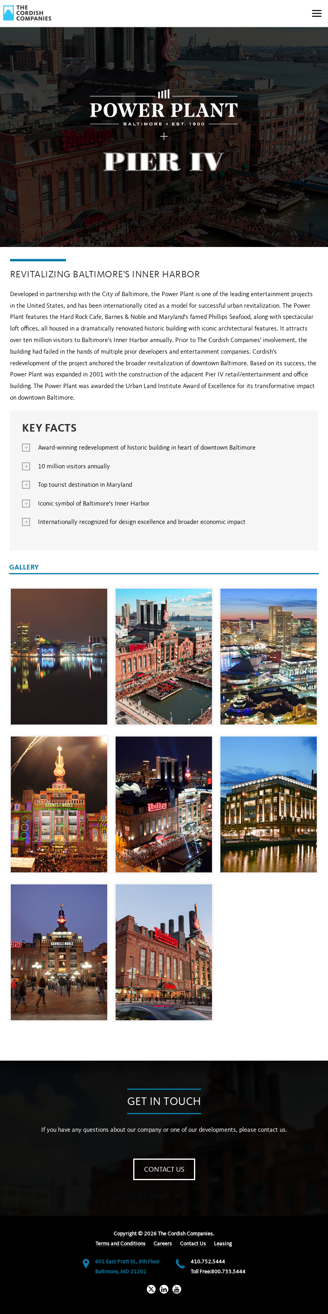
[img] (27, 13)
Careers (163, 1243)
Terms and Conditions (121, 1243)
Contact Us (164, 1169)
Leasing (223, 1243)
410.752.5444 (208, 1261)
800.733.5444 (228, 1271)
